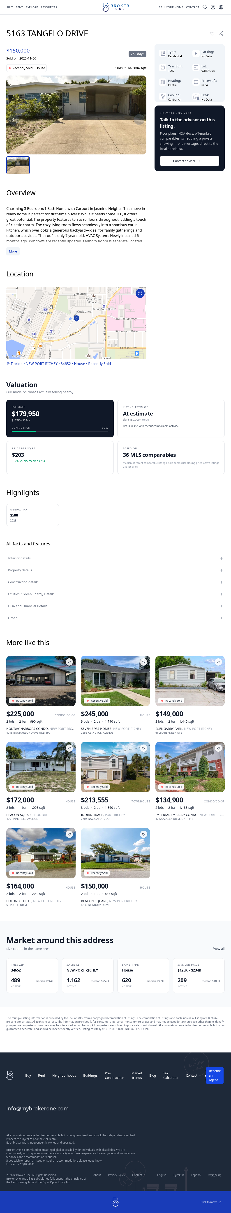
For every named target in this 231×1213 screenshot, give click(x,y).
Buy (28, 1075)
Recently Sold (99, 363)
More (13, 251)
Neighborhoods (64, 1075)
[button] (76, 318)
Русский (178, 1175)
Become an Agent (215, 1075)
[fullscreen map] (140, 293)
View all (219, 948)
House (79, 363)
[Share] (221, 33)
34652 (66, 363)
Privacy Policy (116, 1175)
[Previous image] (13, 119)
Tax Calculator (171, 1075)
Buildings (90, 1075)
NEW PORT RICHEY (42, 363)
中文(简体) (214, 1175)
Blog (152, 1075)
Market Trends (137, 1075)
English (161, 1175)
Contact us (139, 1175)
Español (196, 1175)
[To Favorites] (212, 33)
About (97, 1175)
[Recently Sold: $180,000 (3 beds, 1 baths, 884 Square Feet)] (76, 115)
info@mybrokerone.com (37, 1108)
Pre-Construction (114, 1075)
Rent (41, 1075)
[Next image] (139, 119)
